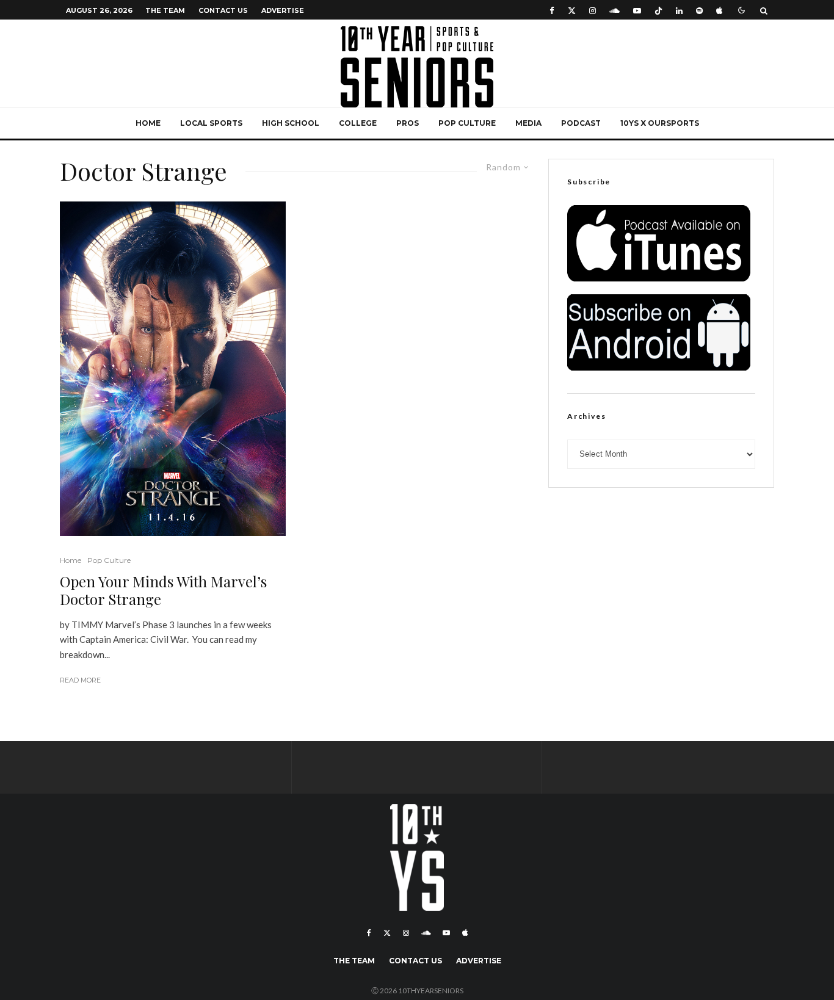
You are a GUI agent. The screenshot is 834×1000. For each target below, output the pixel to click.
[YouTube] (637, 10)
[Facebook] (552, 10)
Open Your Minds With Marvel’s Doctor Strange (163, 590)
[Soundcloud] (614, 10)
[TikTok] (658, 10)
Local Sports (211, 123)
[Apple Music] (719, 10)
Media (528, 123)
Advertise (282, 10)
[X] (571, 10)
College (358, 123)
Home (148, 123)
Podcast (581, 123)
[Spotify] (699, 10)
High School (290, 123)
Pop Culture (467, 123)
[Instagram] (592, 10)
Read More (80, 680)
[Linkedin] (679, 10)
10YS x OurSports (659, 123)
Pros (407, 123)
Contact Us (223, 10)
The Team (165, 10)
